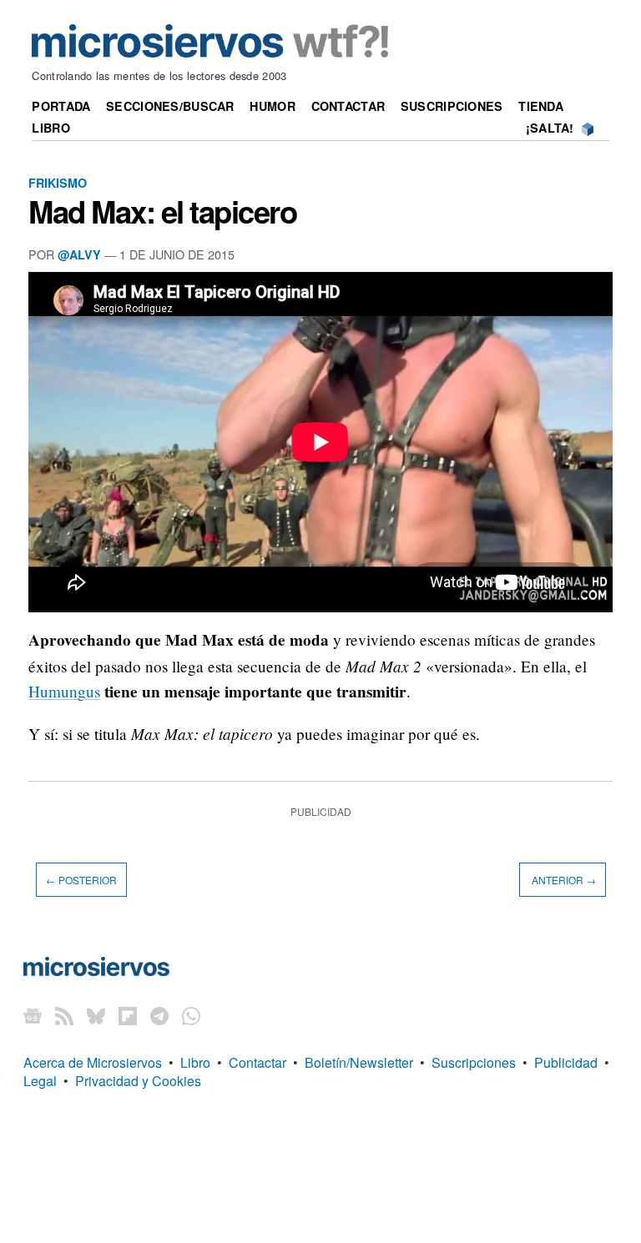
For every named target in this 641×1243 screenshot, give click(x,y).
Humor (272, 106)
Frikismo (57, 182)
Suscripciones (452, 106)
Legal (40, 1080)
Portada (61, 106)
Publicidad (566, 1062)
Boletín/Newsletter (359, 1062)
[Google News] (32, 1015)
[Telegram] (159, 1015)
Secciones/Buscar (170, 106)
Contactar (348, 106)
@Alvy (79, 254)
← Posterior (81, 880)
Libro (50, 127)
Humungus (64, 691)
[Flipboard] (128, 1015)
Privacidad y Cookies (138, 1080)
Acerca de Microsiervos (92, 1062)
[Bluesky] (96, 1015)
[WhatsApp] (191, 1015)
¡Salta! (550, 127)
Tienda (540, 106)
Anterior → (562, 880)
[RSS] (64, 1015)
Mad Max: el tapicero (162, 211)
